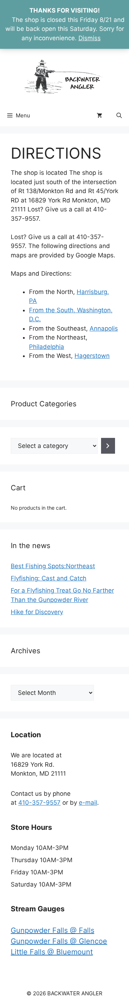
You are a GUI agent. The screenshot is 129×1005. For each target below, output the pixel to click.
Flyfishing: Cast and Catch (48, 578)
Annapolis (104, 328)
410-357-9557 (39, 802)
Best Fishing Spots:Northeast (53, 566)
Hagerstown (92, 355)
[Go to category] (108, 446)
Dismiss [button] (89, 38)
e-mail (88, 802)
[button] (119, 115)
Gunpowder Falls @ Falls (52, 930)
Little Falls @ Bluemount (52, 952)
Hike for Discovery (37, 612)
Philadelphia (46, 346)
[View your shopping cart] (99, 115)
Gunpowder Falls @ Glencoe (59, 941)
